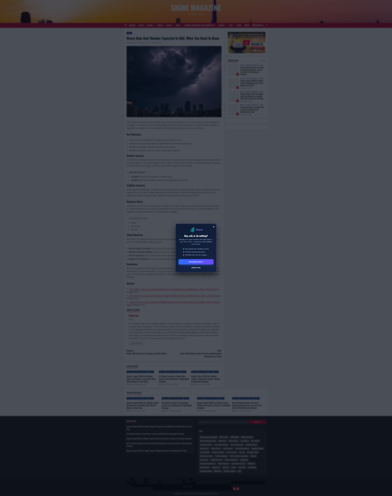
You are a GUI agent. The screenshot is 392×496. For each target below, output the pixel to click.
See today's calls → (196, 262)
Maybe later (196, 268)
